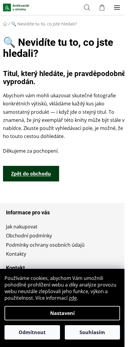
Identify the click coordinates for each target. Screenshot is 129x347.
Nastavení (62, 313)
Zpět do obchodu (31, 173)
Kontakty (16, 254)
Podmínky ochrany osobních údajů (45, 245)
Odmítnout (32, 332)
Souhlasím (92, 332)
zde (73, 298)
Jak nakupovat (22, 226)
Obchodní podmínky (29, 235)
